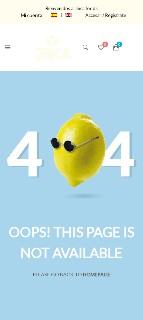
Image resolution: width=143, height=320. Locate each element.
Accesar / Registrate (105, 15)
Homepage (96, 274)
